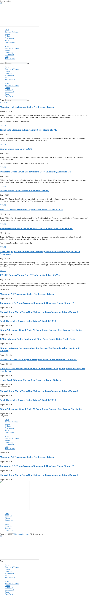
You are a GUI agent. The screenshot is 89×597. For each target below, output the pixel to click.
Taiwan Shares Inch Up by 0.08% (16, 149)
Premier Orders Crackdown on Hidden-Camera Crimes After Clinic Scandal (36, 228)
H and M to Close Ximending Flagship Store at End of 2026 (28, 130)
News (7, 30)
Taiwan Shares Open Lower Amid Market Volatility (24, 190)
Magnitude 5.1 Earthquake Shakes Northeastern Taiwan (27, 107)
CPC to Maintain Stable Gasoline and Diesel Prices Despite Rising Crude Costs (37, 339)
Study (7, 40)
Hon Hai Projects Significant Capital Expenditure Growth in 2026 (31, 209)
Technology (9, 36)
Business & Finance (12, 32)
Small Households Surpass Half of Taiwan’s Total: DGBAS (28, 321)
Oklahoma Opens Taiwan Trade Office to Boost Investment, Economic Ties (35, 171)
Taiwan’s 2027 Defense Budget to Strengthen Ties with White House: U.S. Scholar (38, 359)
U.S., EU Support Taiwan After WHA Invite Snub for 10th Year (30, 275)
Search (2, 63)
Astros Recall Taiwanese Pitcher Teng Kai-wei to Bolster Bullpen (30, 380)
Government (9, 38)
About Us (8, 516)
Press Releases (10, 42)
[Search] (28, 63)
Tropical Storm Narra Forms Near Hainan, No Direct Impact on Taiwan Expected (39, 312)
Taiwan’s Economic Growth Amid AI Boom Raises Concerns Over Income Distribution (41, 330)
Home (7, 514)
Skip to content (5, 1)
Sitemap (8, 518)
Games (7, 34)
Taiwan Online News (21, 534)
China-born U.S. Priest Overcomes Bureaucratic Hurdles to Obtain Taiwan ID (37, 303)
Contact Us (9, 520)
